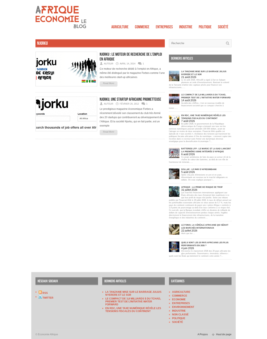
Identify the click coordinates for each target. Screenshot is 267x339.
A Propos (203, 334)
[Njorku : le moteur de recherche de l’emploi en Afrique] (66, 87)
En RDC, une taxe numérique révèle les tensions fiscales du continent (133, 310)
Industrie (179, 310)
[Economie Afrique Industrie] (186, 26)
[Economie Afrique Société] (223, 26)
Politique (178, 318)
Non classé (180, 314)
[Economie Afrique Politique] (205, 26)
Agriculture (181, 291)
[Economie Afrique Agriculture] (120, 26)
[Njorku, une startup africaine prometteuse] (66, 132)
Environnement (183, 307)
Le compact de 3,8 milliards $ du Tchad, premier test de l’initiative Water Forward (133, 301)
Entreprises (181, 303)
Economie (179, 299)
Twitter (47, 297)
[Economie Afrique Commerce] (142, 26)
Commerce (179, 295)
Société (177, 322)
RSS (45, 293)
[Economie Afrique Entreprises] (164, 26)
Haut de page (224, 334)
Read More (108, 83)
